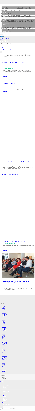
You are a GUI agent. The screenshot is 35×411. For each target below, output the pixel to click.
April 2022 (3, 365)
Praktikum (4, 27)
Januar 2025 (4, 327)
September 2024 (4, 331)
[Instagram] (3, 36)
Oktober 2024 (4, 330)
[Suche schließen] (1, 407)
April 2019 (3, 371)
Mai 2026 (3, 308)
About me (3, 32)
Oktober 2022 (4, 358)
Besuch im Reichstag (6, 23)
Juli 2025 (3, 320)
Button (7, 45)
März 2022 (3, 366)
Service (3, 395)
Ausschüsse (5, 12)
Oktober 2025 (4, 316)
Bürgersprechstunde (6, 31)
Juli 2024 (3, 334)
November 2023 (4, 343)
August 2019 (4, 370)
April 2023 (3, 351)
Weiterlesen (5, 76)
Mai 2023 (3, 350)
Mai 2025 (3, 322)
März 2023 (3, 352)
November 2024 (4, 329)
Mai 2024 (3, 336)
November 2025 (4, 315)
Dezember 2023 (4, 342)
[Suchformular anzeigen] (1, 34)
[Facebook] (0, 36)
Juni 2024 (3, 335)
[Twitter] (1, 36)
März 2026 (3, 310)
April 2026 (3, 309)
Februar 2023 (4, 353)
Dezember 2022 (4, 356)
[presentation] (18, 62)
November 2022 (4, 357)
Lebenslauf (4, 16)
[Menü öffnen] (1, 52)
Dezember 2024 (4, 328)
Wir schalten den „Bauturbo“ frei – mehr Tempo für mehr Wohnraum (18, 66)
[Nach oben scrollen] (1, 382)
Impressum (4, 377)
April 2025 (3, 323)
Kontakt (3, 402)
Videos (4, 8)
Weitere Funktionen (6, 13)
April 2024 (3, 337)
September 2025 (4, 317)
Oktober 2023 (4, 344)
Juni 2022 (3, 363)
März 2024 (3, 338)
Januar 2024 (4, 341)
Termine (4, 19)
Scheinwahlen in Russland (9, 83)
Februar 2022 (4, 367)
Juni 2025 (3, 321)
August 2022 (4, 360)
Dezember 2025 (4, 314)
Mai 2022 (3, 364)
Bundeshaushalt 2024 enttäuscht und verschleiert (14, 241)
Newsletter (4, 24)
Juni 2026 (3, 307)
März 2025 (3, 324)
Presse (4, 20)
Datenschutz (4, 378)
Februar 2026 (4, 312)
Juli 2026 (3, 306)
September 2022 (4, 359)
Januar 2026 (4, 313)
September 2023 (4, 345)
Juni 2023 (3, 349)
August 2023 (4, 346)
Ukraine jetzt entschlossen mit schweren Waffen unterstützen (17, 161)
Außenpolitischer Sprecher (7, 11)
